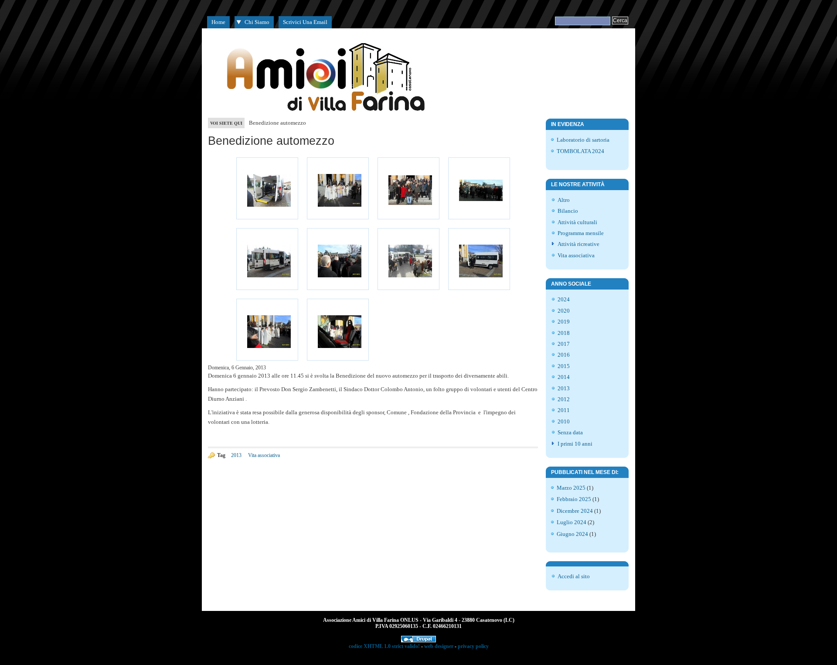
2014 (564, 377)
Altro (564, 200)
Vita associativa (264, 455)
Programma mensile (581, 233)
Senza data (570, 432)
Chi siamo (257, 22)
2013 (236, 455)
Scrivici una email (305, 22)
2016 (564, 354)
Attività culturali (577, 222)
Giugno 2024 (572, 534)
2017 (564, 344)
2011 (564, 410)
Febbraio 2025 (574, 499)
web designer (438, 646)
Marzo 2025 (571, 487)
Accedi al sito (574, 576)
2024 (564, 299)
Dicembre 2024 (575, 511)
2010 (564, 421)
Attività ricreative (578, 244)
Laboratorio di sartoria (583, 139)
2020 (564, 310)
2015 (564, 366)
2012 (564, 399)
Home (218, 22)
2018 (564, 333)
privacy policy (473, 646)
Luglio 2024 (571, 522)
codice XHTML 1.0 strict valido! (384, 646)
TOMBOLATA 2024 (580, 151)
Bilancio (568, 211)
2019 (564, 321)
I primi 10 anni (575, 443)
